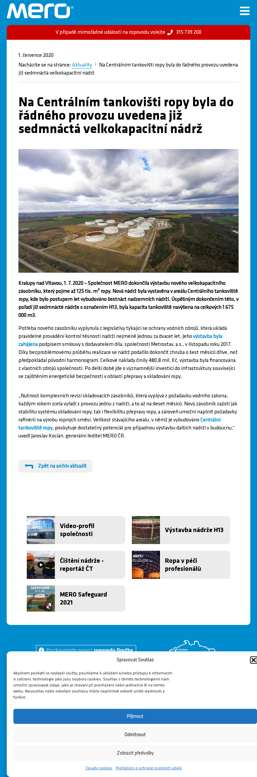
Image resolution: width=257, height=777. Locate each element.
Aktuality (82, 65)
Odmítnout (135, 735)
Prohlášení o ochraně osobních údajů (149, 768)
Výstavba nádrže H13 (194, 530)
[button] (253, 660)
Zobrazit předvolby (135, 753)
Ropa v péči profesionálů (183, 565)
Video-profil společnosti (77, 530)
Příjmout (135, 716)
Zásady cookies (98, 768)
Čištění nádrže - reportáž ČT (82, 565)
